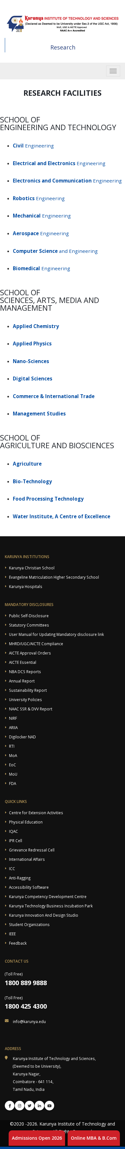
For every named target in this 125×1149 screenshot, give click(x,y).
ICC (12, 868)
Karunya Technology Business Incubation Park (51, 905)
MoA (13, 755)
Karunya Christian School (31, 567)
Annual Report (22, 680)
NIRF (13, 718)
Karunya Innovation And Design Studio (43, 915)
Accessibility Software (29, 887)
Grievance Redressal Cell (31, 849)
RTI (11, 746)
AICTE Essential (22, 662)
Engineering (33, 145)
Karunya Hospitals (25, 586)
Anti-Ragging (19, 877)
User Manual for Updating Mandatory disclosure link (56, 634)
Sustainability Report (28, 690)
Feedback (18, 943)
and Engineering (55, 251)
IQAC (13, 831)
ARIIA (13, 727)
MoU (13, 774)
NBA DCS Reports (25, 671)
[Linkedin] (39, 1105)
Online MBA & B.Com (94, 1138)
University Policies (25, 699)
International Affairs (27, 859)
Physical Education (26, 821)
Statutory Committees (29, 625)
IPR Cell (15, 840)
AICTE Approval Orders (30, 652)
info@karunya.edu (29, 1021)
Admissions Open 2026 (37, 1138)
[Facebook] (9, 1105)
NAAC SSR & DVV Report (30, 708)
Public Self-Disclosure (29, 615)
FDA (12, 783)
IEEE (12, 933)
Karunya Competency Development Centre (48, 896)
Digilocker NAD (22, 736)
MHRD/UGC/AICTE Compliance (36, 643)
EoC (12, 764)
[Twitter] (29, 1105)
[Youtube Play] (49, 1105)
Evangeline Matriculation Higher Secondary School (54, 577)
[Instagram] (19, 1105)
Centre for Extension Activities (36, 812)
